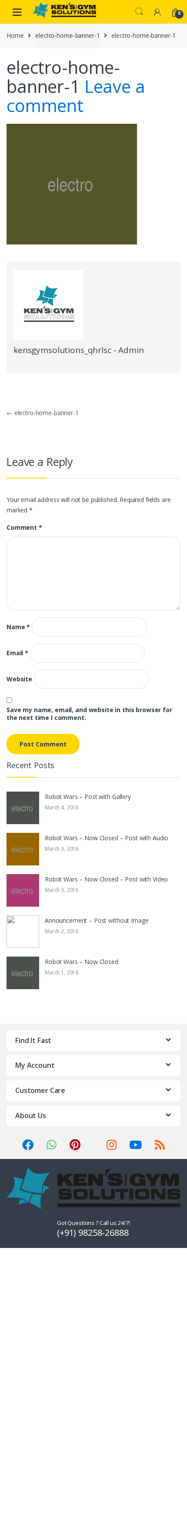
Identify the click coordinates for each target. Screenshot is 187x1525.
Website (19, 679)
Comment (24, 527)
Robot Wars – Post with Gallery (88, 796)
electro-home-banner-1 (67, 35)
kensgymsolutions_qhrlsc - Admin (78, 350)
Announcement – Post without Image (96, 920)
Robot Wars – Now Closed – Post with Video (106, 879)
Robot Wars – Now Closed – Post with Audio (106, 838)
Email (17, 653)
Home (15, 35)
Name (18, 627)
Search (139, 12)
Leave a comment (76, 95)
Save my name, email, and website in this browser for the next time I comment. (89, 714)
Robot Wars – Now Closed (81, 961)
